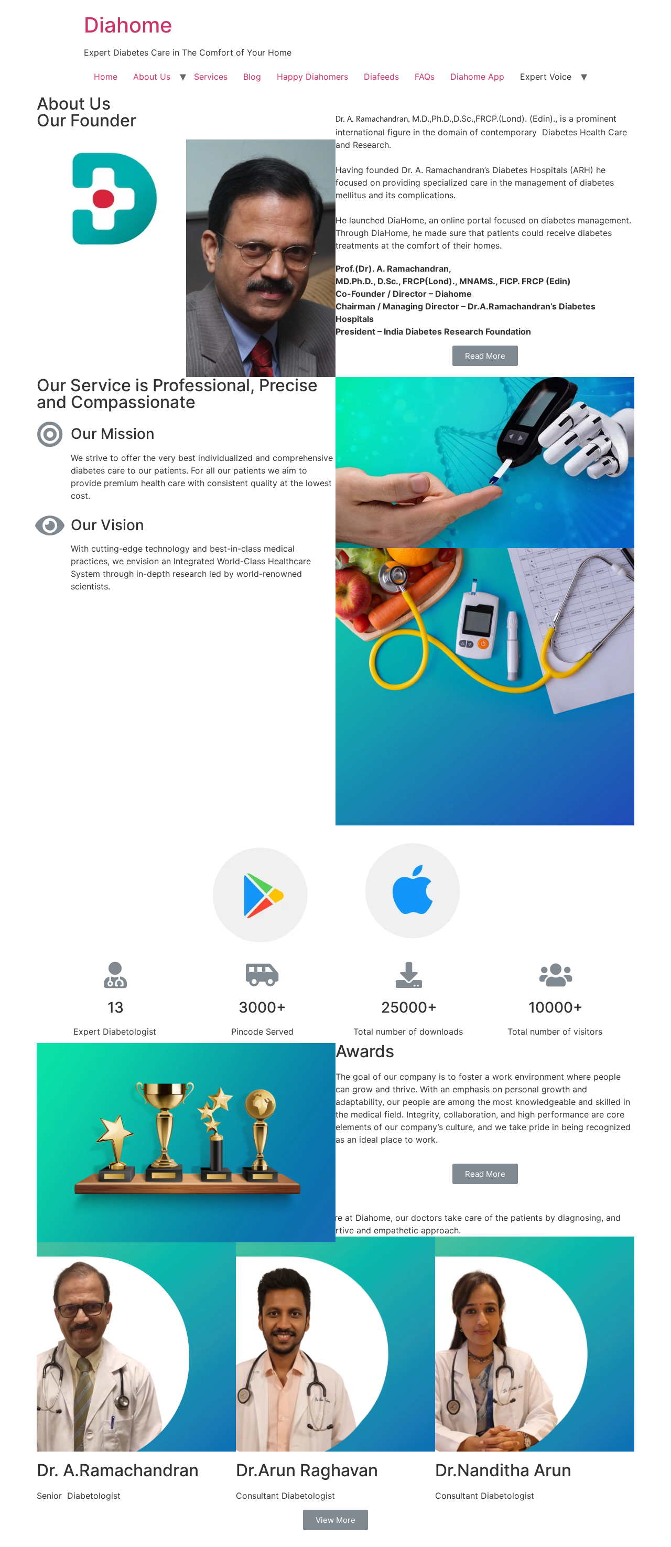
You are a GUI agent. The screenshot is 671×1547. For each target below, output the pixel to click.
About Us (151, 76)
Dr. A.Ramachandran (118, 1470)
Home (105, 76)
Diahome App (477, 76)
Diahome (128, 25)
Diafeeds (381, 76)
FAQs (425, 76)
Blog (252, 76)
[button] (485, 356)
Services (211, 76)
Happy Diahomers (312, 76)
